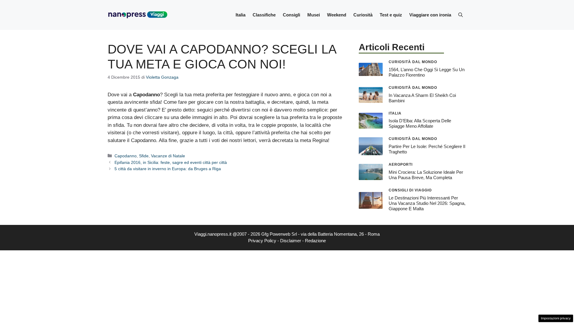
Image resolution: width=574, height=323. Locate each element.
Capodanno (126, 155)
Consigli (291, 14)
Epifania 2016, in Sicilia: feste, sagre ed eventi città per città (171, 162)
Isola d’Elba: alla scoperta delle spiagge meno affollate (420, 123)
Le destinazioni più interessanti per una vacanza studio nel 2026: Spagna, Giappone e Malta (427, 203)
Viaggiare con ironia (430, 14)
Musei (313, 14)
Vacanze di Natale (168, 155)
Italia (240, 14)
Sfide (144, 155)
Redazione (315, 240)
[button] (460, 15)
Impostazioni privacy (556, 318)
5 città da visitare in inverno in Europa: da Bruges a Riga (168, 168)
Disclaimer (290, 240)
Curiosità (363, 14)
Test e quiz (391, 14)
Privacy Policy (262, 240)
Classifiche (264, 14)
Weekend (336, 14)
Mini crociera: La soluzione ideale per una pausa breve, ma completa (426, 175)
